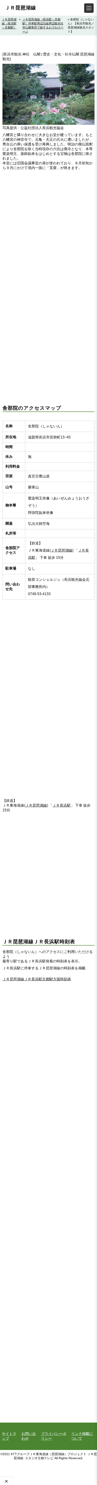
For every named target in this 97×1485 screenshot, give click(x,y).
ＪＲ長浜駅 (62, 805)
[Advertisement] (48, 226)
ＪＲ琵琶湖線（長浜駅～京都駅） (9, 23)
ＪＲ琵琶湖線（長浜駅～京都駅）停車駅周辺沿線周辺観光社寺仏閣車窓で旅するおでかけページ (42, 25)
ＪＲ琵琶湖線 (20, 8)
